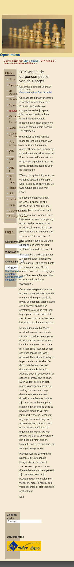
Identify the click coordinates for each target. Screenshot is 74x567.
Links (11, 193)
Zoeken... (12, 518)
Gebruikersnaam (14, 241)
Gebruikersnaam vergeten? (14, 278)
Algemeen (11, 85)
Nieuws (34, 61)
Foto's (11, 205)
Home (11, 79)
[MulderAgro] (24, 550)
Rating (11, 187)
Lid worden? (11, 92)
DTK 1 (11, 152)
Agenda (11, 105)
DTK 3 (11, 169)
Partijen (11, 199)
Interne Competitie (11, 135)
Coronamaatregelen (11, 210)
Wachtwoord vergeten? (12, 272)
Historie (11, 99)
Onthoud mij (11, 261)
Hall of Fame (11, 179)
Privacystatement (11, 216)
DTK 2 (11, 161)
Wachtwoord (12, 251)
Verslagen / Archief (11, 119)
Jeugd (11, 127)
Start (26, 61)
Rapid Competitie (11, 143)
